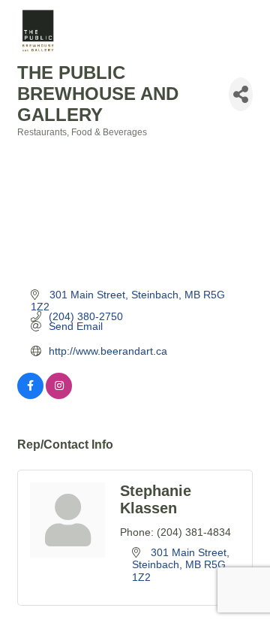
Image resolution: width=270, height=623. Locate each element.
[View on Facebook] (30, 395)
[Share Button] (241, 94)
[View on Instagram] (59, 395)
